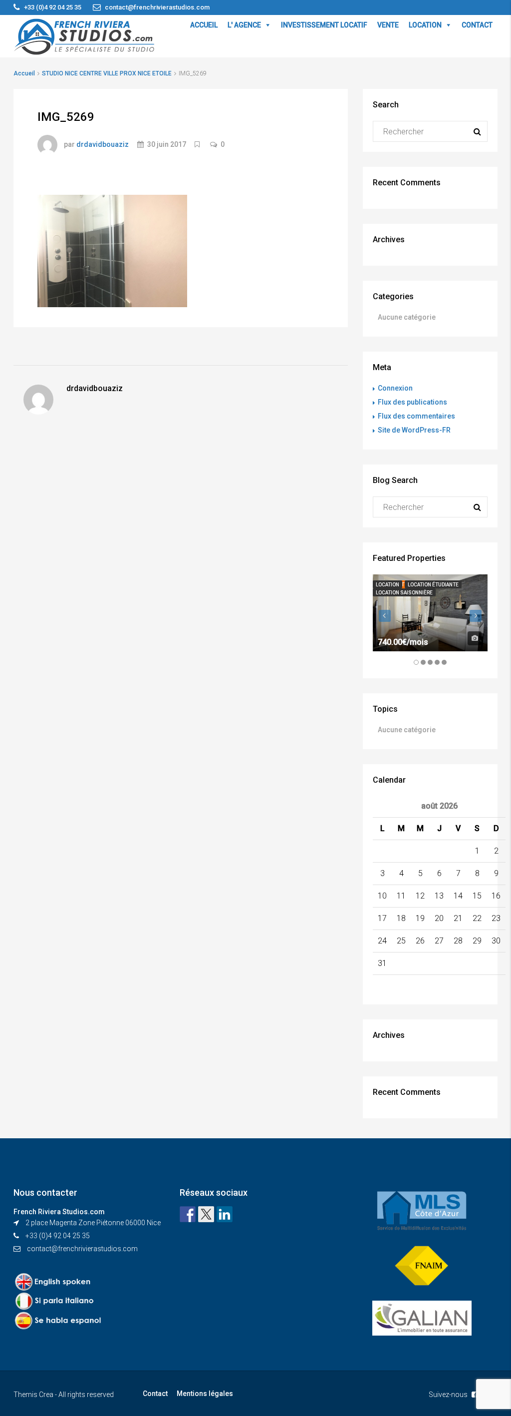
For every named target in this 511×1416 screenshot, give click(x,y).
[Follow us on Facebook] (188, 1214)
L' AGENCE (244, 25)
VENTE (388, 25)
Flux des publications (412, 402)
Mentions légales (205, 1394)
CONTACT (477, 25)
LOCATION (425, 25)
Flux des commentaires (416, 416)
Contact (155, 1394)
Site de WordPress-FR (414, 430)
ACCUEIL (204, 25)
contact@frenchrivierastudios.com (82, 1249)
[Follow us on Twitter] (206, 1214)
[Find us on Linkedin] (225, 1214)
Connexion (395, 388)
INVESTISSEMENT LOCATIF (324, 25)
